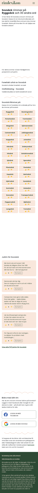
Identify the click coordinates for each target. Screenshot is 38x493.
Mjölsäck (27, 202)
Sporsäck (27, 160)
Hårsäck (10, 147)
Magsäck (10, 126)
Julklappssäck (27, 133)
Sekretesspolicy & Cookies (11, 459)
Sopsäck (10, 174)
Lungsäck (10, 209)
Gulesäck (27, 188)
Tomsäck (27, 209)
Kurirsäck (10, 188)
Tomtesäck (27, 119)
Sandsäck (27, 181)
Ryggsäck (10, 112)
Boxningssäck (27, 112)
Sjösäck (10, 160)
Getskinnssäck (27, 153)
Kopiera (19, 273)
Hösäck (10, 153)
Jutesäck (27, 140)
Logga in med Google (18, 424)
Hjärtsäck (10, 181)
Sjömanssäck (27, 126)
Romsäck (10, 195)
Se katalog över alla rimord (11, 456)
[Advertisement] (19, 48)
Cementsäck (10, 133)
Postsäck (27, 167)
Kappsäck (10, 140)
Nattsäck (27, 174)
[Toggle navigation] (33, 3)
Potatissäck (10, 119)
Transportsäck (27, 195)
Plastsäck (10, 167)
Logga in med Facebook (15, 414)
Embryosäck (27, 147)
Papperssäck (10, 202)
